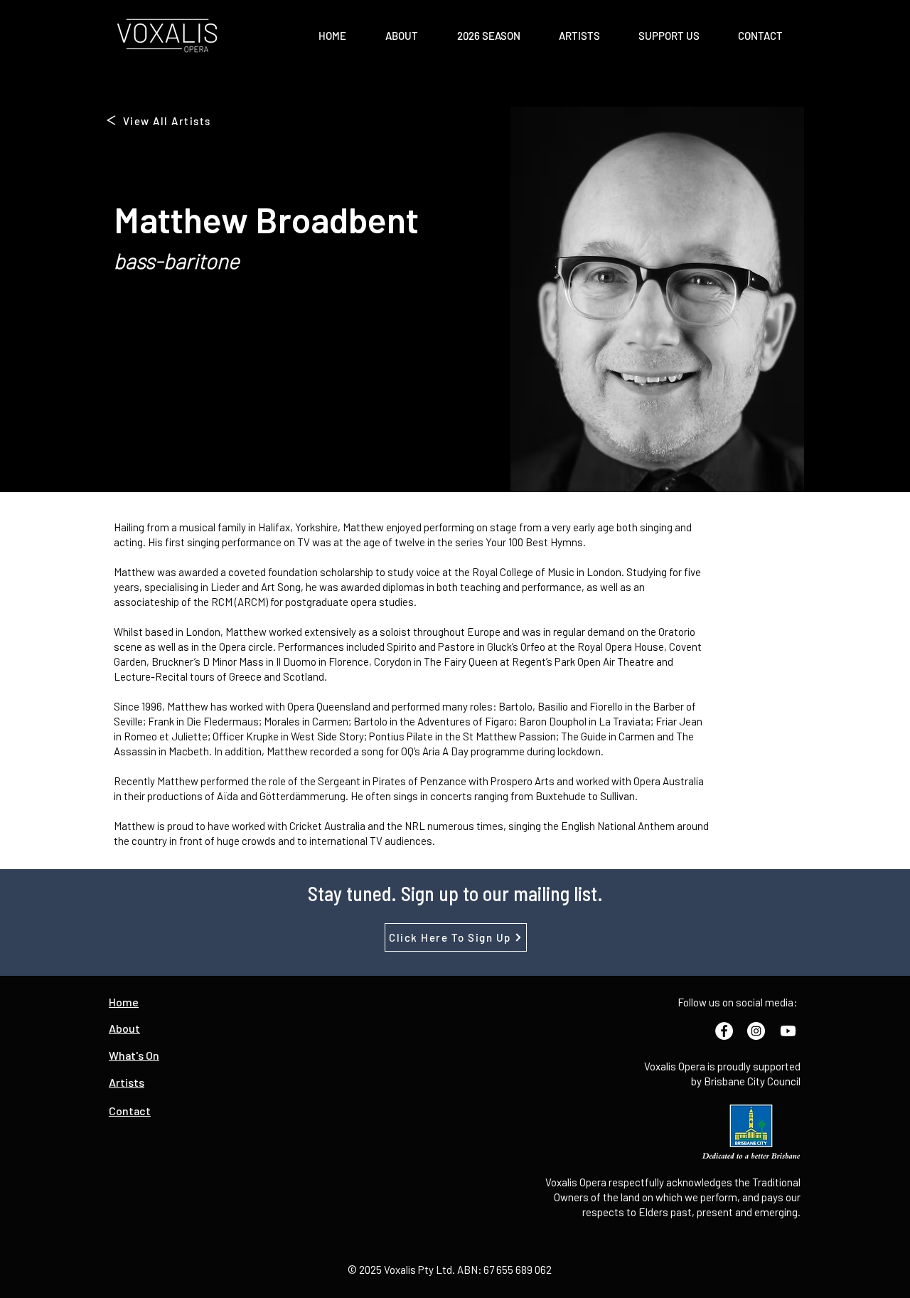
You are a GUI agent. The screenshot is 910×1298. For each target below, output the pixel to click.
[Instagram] (756, 1031)
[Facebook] (724, 1031)
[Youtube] (788, 1031)
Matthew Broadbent (266, 219)
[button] (401, 35)
